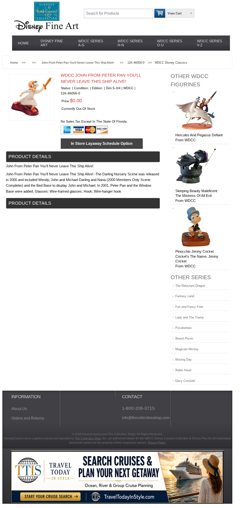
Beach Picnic (184, 338)
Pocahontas (183, 328)
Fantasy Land (184, 296)
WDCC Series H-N (130, 43)
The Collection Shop (88, 438)
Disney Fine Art (52, 43)
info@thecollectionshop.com (144, 418)
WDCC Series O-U (169, 43)
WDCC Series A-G (90, 43)
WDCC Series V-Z (209, 43)
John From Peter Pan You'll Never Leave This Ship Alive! (78, 62)
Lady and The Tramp (189, 317)
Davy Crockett (185, 381)
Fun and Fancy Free (189, 307)
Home (23, 43)
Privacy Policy (157, 442)
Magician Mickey (187, 349)
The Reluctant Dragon (190, 285)
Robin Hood (183, 370)
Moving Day (183, 359)
